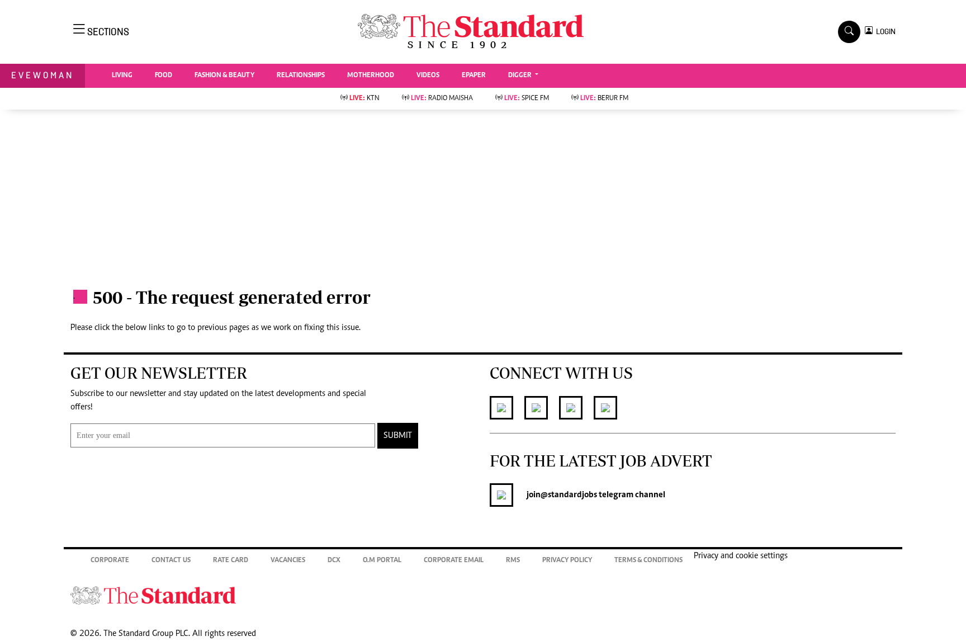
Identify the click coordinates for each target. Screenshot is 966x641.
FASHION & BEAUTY (224, 75)
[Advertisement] (483, 193)
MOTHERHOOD (370, 75)
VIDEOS (427, 75)
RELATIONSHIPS (301, 75)
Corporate (110, 560)
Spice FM (526, 98)
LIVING (122, 75)
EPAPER (474, 75)
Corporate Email (454, 560)
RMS (513, 560)
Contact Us (171, 560)
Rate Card (230, 560)
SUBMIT (397, 435)
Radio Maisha (442, 98)
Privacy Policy (567, 560)
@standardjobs (569, 495)
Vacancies (288, 560)
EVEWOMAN (42, 75)
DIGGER (520, 75)
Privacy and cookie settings (741, 556)
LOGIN (884, 31)
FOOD (163, 75)
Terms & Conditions (648, 560)
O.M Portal (382, 560)
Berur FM (604, 98)
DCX (334, 560)
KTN (364, 98)
